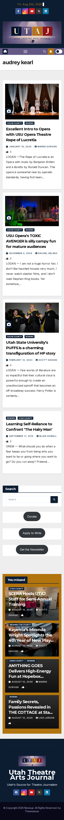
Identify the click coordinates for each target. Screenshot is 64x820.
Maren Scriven (47, 146)
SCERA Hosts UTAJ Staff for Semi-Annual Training (30, 599)
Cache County (14, 123)
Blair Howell (48, 436)
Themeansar (32, 811)
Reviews (29, 123)
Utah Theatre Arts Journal (32, 774)
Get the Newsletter (32, 549)
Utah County (25, 418)
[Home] (5, 51)
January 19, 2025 (20, 146)
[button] (44, 51)
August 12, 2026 (22, 645)
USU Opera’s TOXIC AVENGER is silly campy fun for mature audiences (31, 241)
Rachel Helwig (47, 253)
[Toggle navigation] (25, 51)
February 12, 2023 (21, 360)
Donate (32, 516)
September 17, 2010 (21, 436)
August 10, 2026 (22, 682)
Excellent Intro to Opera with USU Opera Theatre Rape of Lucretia (28, 134)
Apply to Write (32, 533)
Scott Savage (48, 360)
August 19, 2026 (22, 609)
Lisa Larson (46, 718)
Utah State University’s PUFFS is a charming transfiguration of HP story (30, 348)
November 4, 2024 (21, 253)
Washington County (20, 625)
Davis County (16, 661)
